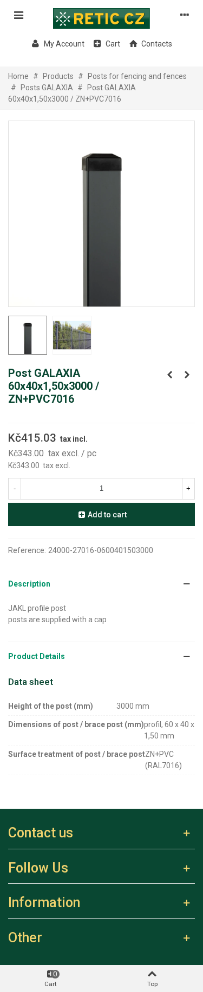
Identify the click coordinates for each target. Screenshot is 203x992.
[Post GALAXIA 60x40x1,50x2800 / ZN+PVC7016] (169, 375)
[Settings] (184, 14)
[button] (101, 584)
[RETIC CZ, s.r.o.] (102, 14)
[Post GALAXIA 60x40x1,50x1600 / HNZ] (187, 375)
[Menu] (18, 14)
